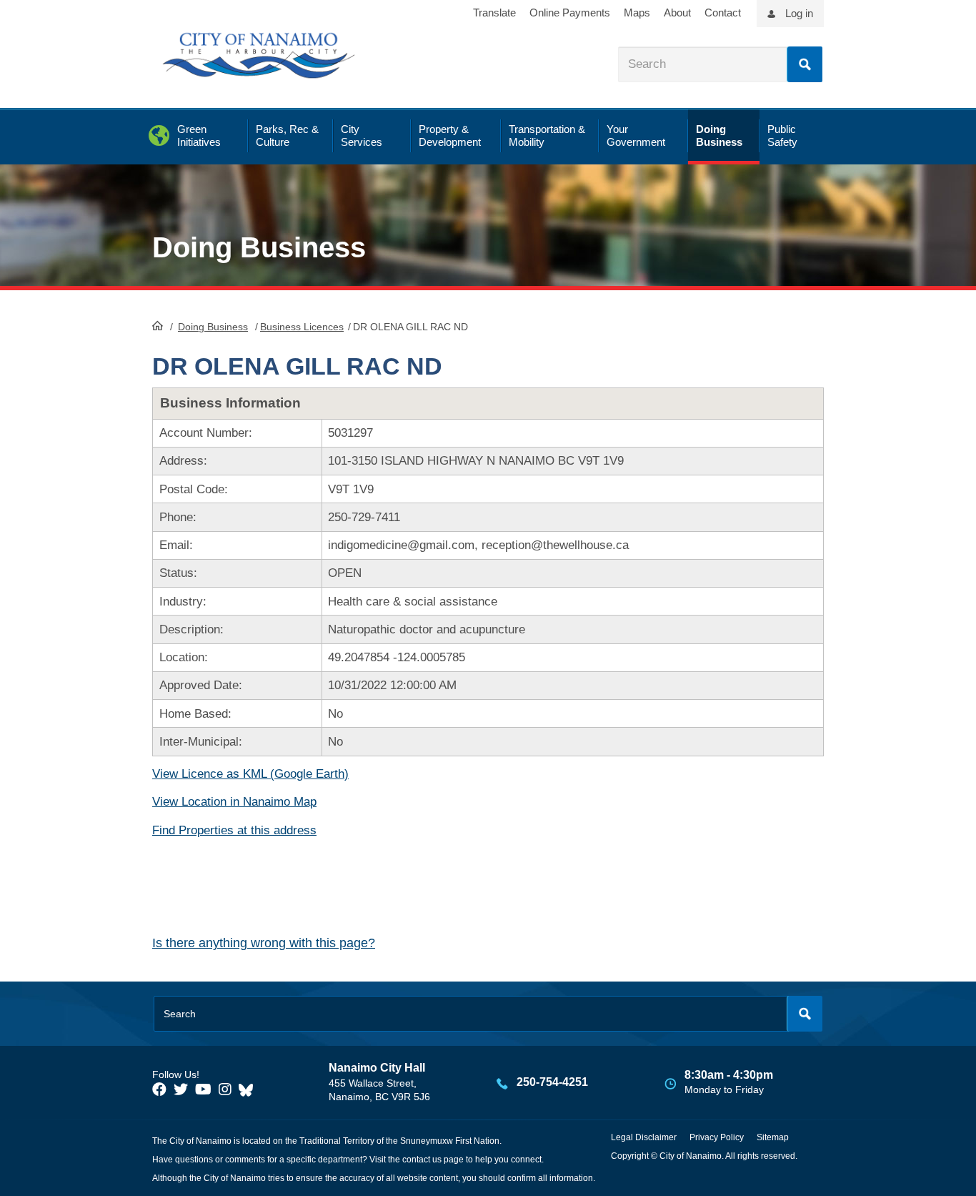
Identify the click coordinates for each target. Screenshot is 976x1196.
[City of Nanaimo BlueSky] (249, 1089)
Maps (637, 12)
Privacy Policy (716, 1137)
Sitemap (773, 1137)
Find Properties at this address (234, 830)
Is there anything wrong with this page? (263, 943)
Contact (722, 12)
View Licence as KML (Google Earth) (250, 774)
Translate (494, 12)
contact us (422, 1160)
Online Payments (569, 12)
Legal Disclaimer (644, 1137)
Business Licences (302, 326)
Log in (799, 13)
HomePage (157, 325)
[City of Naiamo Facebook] (159, 1089)
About (677, 12)
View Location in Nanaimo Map (234, 802)
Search (804, 64)
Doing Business (213, 326)
